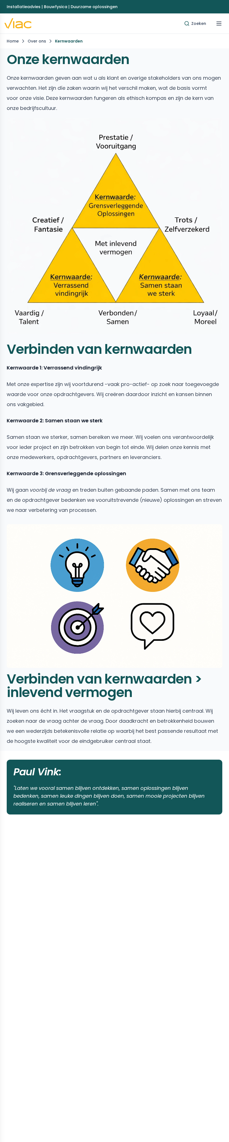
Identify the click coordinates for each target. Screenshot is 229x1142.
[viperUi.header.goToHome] (17, 23)
